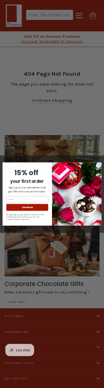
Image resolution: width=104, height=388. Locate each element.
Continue (27, 207)
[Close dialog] (98, 165)
